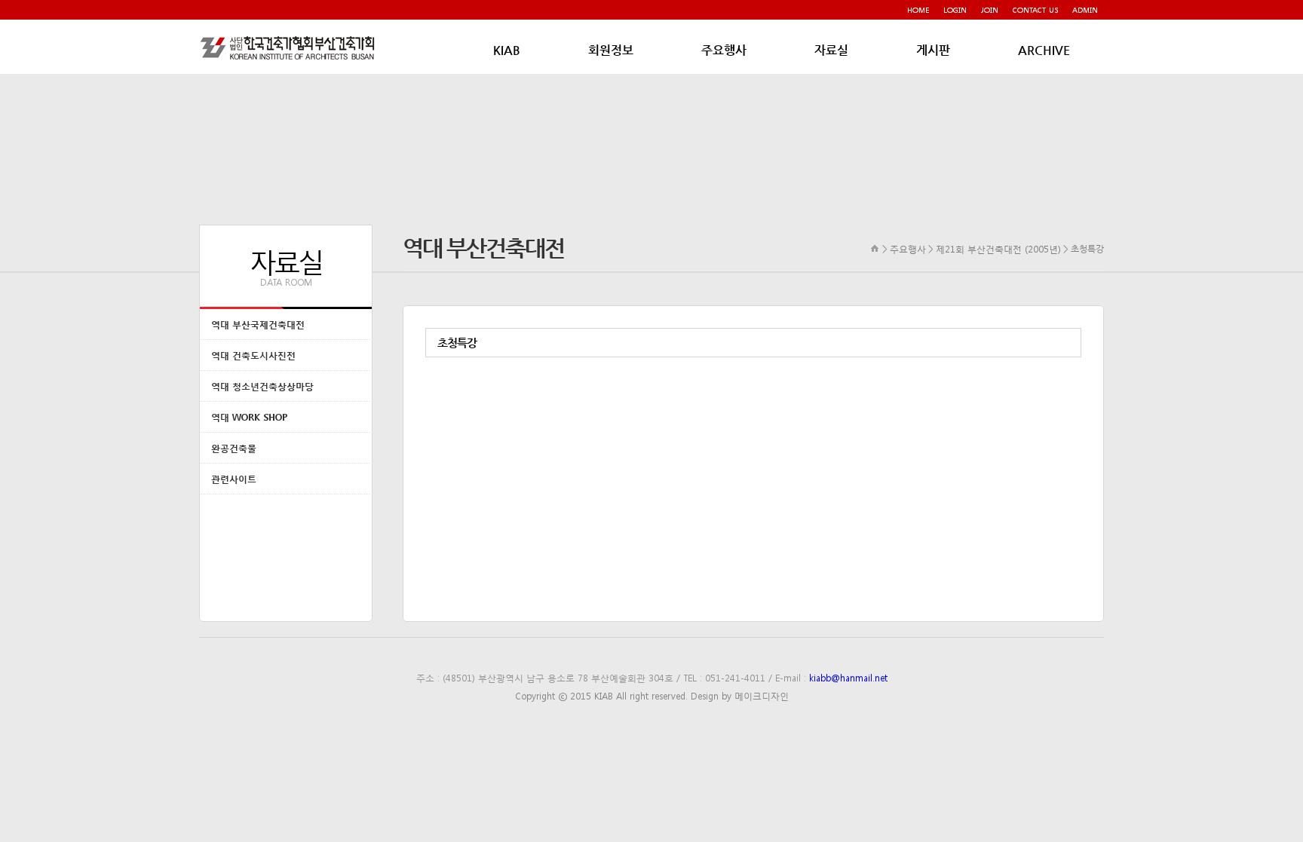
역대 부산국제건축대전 (258, 324)
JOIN (989, 9)
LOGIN (955, 9)
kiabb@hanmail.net (848, 678)
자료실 (831, 50)
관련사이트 (233, 479)
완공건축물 (233, 448)
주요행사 (724, 50)
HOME (918, 9)
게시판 (933, 50)
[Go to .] (875, 248)
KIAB (506, 50)
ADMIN (1085, 9)
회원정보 (610, 50)
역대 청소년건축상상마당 (262, 386)
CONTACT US (1035, 9)
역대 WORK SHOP (249, 417)
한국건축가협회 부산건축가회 (289, 47)
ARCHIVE (1044, 50)
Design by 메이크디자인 (740, 696)
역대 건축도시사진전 (253, 355)
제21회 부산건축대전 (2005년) (998, 249)
